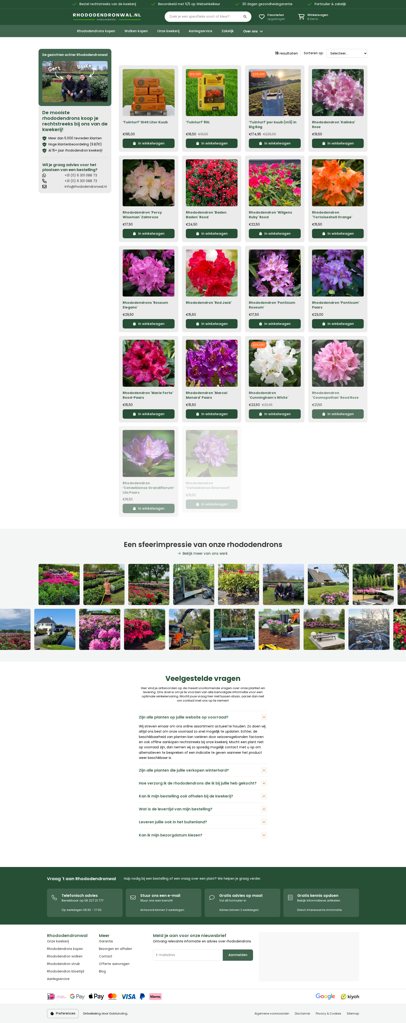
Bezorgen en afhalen (115, 949)
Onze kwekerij (58, 941)
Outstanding (118, 1013)
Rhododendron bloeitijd (65, 971)
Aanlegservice (58, 979)
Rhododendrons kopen (65, 949)
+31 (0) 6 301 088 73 (81, 175)
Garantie (106, 941)
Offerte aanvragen (114, 964)
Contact (105, 956)
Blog (102, 971)
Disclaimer (302, 1013)
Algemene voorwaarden (271, 1013)
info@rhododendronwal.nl (86, 186)
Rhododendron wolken (64, 956)
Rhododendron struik (63, 964)
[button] (208, 17)
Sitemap (353, 1013)
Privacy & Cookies (328, 1013)
